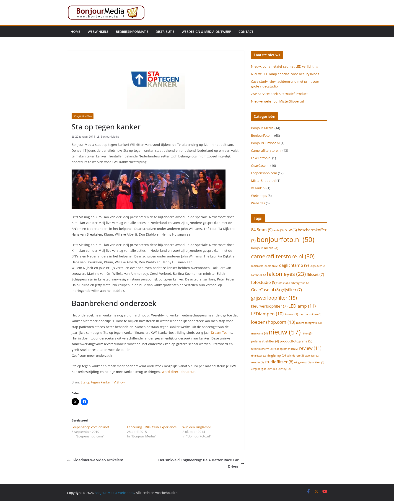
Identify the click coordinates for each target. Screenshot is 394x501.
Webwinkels (98, 31)
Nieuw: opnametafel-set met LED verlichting (284, 66)
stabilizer (312, 355)
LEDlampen (267, 314)
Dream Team (221, 332)
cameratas (259, 265)
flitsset (315, 274)
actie (278, 230)
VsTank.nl (258, 188)
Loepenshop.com (264, 173)
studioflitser (278, 362)
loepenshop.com (273, 322)
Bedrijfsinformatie (132, 31)
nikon (307, 333)
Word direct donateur (178, 372)
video (275, 368)
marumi (259, 333)
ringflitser (258, 355)
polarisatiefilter (265, 341)
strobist (257, 362)
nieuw (285, 332)
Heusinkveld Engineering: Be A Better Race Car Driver (198, 463)
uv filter (317, 362)
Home (75, 31)
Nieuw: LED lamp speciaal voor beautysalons (285, 74)
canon (272, 265)
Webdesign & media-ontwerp (206, 31)
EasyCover (317, 265)
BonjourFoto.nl (262, 135)
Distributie (165, 31)
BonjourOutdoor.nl (265, 143)
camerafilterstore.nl (282, 256)
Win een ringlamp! (196, 427)
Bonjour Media (82, 116)
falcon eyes (286, 273)
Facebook (258, 275)
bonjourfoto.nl (285, 239)
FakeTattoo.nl (261, 158)
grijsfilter (291, 289)
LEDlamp (302, 306)
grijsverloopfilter (274, 297)
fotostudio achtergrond (293, 283)
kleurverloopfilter (269, 306)
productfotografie (296, 341)
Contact (245, 31)
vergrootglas (260, 368)
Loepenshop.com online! (90, 427)
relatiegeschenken (285, 348)
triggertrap (302, 362)
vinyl (285, 368)
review (310, 348)
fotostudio (264, 282)
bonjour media (264, 248)
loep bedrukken (310, 314)
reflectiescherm (261, 348)
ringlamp (276, 355)
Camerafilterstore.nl (266, 150)
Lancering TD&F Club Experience (152, 427)
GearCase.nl (260, 165)
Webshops (259, 195)
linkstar (291, 314)
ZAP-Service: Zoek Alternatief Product (279, 94)
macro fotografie (309, 323)
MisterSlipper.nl (263, 180)
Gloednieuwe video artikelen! (98, 459)
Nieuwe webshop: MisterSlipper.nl (277, 101)
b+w (291, 229)
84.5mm (261, 229)
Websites (258, 203)
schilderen (295, 355)
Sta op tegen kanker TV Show (103, 382)
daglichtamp (294, 265)
